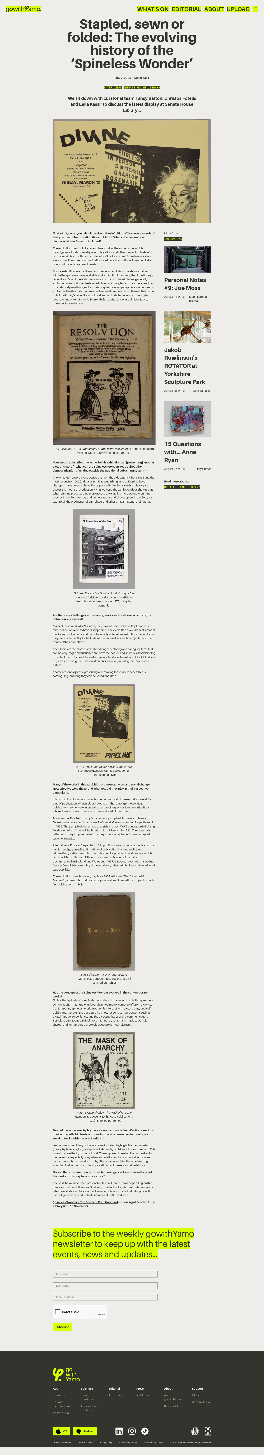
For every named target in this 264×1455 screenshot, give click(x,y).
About (214, 9)
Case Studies (87, 1397)
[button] (55, 1388)
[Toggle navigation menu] (255, 9)
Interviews (113, 87)
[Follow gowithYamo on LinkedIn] (119, 1431)
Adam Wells (142, 78)
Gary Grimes (203, 469)
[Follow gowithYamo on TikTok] (145, 1431)
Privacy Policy (105, 1442)
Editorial (186, 9)
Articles (115, 1395)
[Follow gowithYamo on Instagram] (132, 1431)
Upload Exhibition (62, 1404)
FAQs (195, 1395)
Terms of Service (85, 1442)
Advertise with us (89, 1408)
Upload (238, 9)
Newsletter (173, 1406)
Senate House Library (142, 87)
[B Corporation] (208, 1431)
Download (60, 1395)
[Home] (23, 9)
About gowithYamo (173, 1397)
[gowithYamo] (66, 1375)
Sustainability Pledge (153, 1442)
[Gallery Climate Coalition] (195, 1431)
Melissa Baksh (202, 391)
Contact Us (201, 1402)
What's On (153, 9)
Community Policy (128, 1442)
